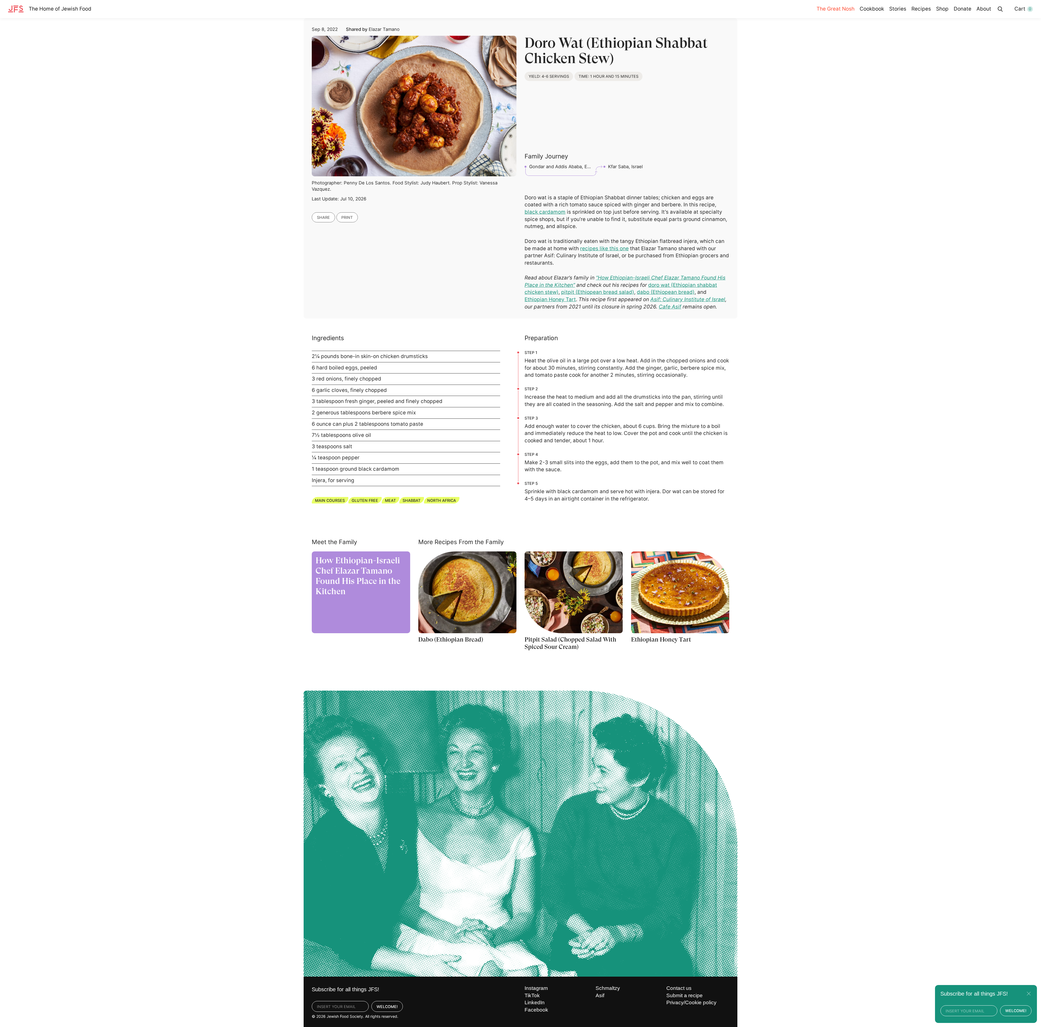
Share (323, 217)
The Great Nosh (835, 9)
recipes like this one (604, 248)
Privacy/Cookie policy (691, 1002)
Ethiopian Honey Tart (550, 299)
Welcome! (387, 1006)
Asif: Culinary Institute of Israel (687, 299)
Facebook (536, 1010)
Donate (962, 9)
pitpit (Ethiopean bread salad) (597, 292)
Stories (897, 9)
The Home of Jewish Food (60, 9)
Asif (600, 995)
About (983, 9)
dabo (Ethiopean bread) (666, 292)
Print (347, 217)
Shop (942, 9)
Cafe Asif (670, 307)
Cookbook (872, 9)
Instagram (536, 988)
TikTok (532, 995)
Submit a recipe (684, 995)
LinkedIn (535, 1002)
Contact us (679, 988)
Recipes (921, 9)
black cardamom (545, 212)
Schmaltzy (608, 988)
